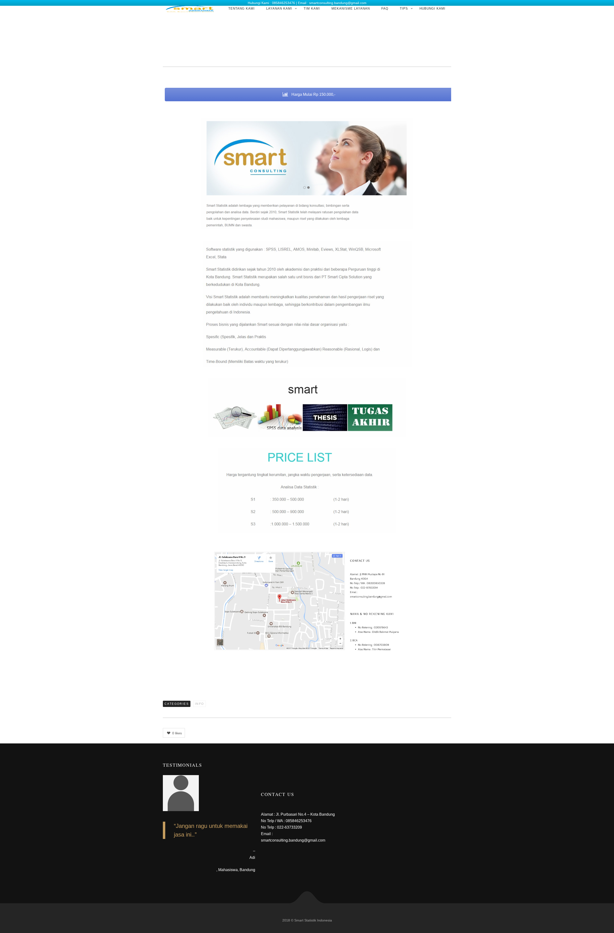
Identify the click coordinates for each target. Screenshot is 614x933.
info (199, 704)
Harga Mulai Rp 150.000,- (311, 94)
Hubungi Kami (432, 8)
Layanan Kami (279, 8)
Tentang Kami (241, 8)
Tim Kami (312, 8)
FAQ (384, 8)
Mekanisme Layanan (350, 8)
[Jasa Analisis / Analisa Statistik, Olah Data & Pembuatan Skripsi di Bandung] (190, 8)
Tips (404, 8)
